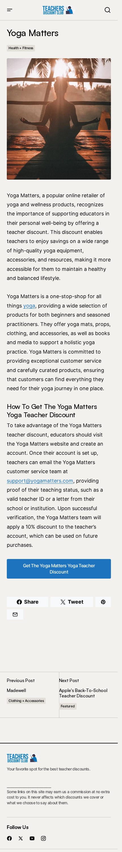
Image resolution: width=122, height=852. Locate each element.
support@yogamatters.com (40, 481)
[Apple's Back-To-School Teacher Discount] (85, 695)
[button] (9, 10)
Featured (68, 706)
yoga (29, 306)
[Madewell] (33, 695)
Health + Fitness (21, 48)
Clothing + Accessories (26, 701)
